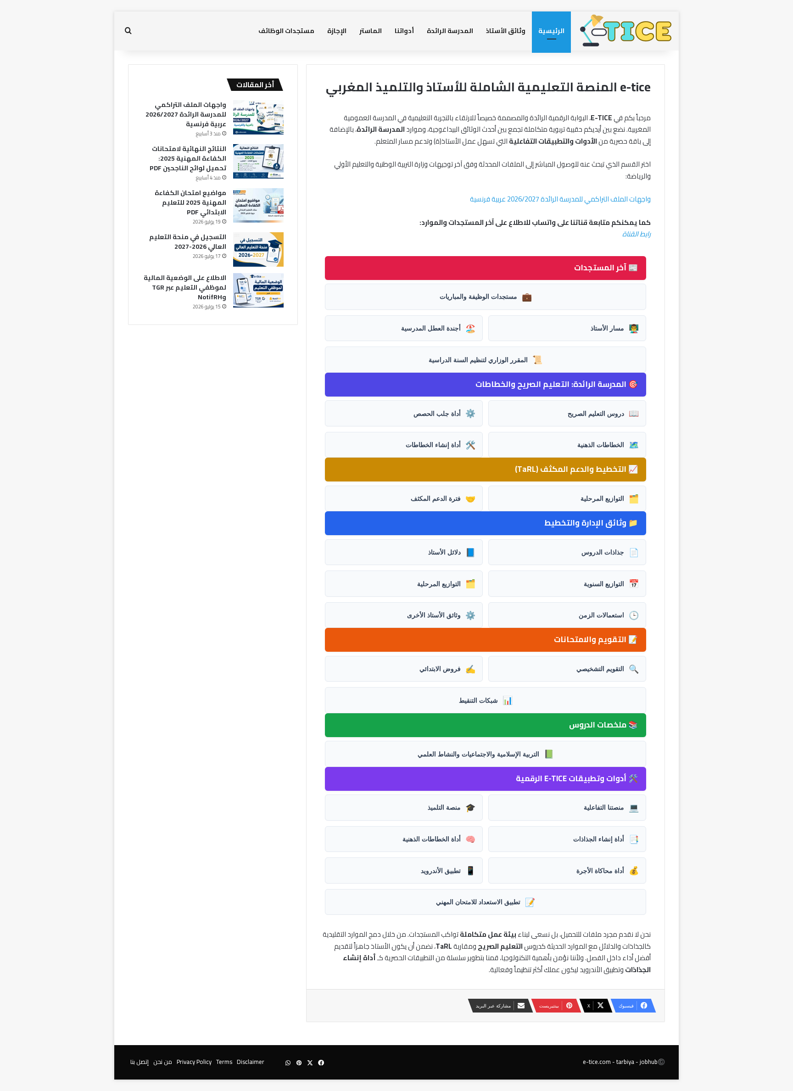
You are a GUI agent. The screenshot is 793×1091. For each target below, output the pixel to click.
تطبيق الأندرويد (448, 870)
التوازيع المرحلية (610, 498)
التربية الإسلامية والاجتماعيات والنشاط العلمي (486, 753)
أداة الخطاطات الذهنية (438, 839)
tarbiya (625, 1061)
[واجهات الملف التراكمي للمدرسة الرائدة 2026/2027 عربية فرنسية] (258, 117)
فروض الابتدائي (447, 668)
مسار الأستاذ (615, 328)
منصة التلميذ (451, 807)
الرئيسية (551, 31)
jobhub (649, 1061)
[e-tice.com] (626, 31)
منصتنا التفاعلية (611, 807)
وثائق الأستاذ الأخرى (441, 615)
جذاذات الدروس (610, 552)
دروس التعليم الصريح (603, 413)
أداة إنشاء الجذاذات (606, 839)
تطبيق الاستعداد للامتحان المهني (485, 901)
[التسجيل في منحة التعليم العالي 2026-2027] (258, 249)
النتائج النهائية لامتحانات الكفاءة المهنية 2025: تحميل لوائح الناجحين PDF (188, 158)
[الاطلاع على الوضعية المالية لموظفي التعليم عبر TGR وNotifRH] (258, 290)
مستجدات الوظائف (286, 31)
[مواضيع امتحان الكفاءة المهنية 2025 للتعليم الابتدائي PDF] (258, 205)
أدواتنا (404, 31)
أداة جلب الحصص (444, 413)
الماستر (370, 31)
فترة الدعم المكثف (443, 498)
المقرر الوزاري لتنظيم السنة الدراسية (485, 359)
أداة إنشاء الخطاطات (440, 444)
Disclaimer (250, 1061)
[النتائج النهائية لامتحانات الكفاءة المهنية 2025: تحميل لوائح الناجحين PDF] (258, 161)
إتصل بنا (139, 1061)
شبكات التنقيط (486, 699)
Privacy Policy (194, 1061)
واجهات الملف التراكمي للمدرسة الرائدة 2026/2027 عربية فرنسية (560, 199)
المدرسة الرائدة (450, 31)
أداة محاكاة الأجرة (607, 870)
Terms (224, 1061)
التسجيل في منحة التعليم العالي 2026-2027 (187, 241)
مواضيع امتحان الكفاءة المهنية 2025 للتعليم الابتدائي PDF (190, 202)
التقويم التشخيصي (607, 668)
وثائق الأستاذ (505, 31)
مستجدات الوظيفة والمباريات (486, 296)
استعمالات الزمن (609, 615)
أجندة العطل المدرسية (438, 328)
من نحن (162, 1061)
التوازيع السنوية (611, 583)
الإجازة (336, 31)
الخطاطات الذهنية (608, 444)
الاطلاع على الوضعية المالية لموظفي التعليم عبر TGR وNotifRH (185, 287)
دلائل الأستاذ (451, 552)
